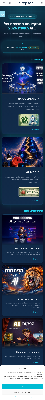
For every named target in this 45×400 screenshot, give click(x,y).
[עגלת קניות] (4, 3)
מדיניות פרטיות (24, 397)
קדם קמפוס (26, 3)
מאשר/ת (22, 387)
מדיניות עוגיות (32, 397)
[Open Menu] (41, 3)
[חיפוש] (10, 3)
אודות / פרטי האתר (14, 397)
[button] (2, 14)
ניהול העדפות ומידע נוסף (22, 392)
